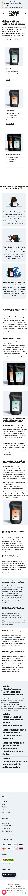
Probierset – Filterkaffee (13, 154)
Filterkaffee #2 (10, 110)
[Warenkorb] (25, 14)
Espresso (9, 536)
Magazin (4, 804)
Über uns (4, 801)
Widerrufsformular (9, 874)
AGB (13, 892)
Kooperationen (6, 812)
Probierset (11, 332)
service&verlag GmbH (10, 890)
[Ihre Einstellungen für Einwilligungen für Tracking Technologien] (25, 893)
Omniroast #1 (10, 637)
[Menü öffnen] (3, 14)
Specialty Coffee (7, 826)
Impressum (20, 890)
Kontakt (4, 807)
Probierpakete (6, 828)
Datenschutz (7, 892)
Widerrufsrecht (20, 892)
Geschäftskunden (7, 831)
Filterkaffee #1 (10, 69)
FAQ (3, 809)
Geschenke (5, 823)
